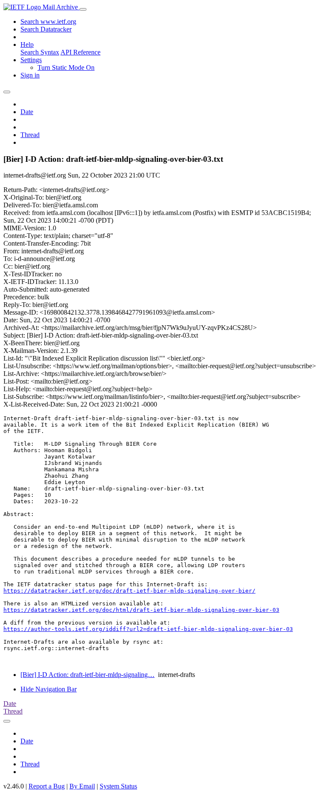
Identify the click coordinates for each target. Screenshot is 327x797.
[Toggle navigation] (83, 9)
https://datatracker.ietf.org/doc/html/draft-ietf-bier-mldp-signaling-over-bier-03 (141, 610)
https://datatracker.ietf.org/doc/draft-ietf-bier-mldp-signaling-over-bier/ (129, 591)
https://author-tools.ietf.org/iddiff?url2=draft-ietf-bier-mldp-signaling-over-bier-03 (148, 629)
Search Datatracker (46, 29)
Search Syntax (39, 52)
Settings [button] (31, 59)
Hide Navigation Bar (48, 689)
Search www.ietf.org (48, 21)
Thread (30, 134)
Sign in (30, 75)
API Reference (80, 52)
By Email (82, 786)
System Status (118, 786)
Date (26, 111)
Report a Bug (47, 786)
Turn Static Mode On (66, 67)
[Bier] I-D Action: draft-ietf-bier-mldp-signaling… (87, 674)
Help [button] (27, 44)
